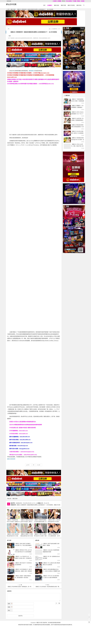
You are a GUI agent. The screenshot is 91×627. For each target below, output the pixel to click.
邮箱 (10, 607)
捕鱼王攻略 (63, 5)
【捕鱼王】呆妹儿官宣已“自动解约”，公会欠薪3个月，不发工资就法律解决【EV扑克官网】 (23, 545)
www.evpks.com (23, 430)
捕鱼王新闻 (56, 5)
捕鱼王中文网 (11, 4)
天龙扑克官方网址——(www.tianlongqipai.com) (21, 451)
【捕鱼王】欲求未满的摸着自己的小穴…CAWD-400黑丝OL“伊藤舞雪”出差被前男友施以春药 (51, 571)
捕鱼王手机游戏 (71, 5)
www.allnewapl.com (22, 445)
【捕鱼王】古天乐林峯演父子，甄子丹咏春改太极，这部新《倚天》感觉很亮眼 (23, 571)
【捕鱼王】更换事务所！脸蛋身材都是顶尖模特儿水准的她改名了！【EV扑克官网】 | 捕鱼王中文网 (38, 504)
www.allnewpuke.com (26, 442)
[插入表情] (56, 603)
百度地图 (54, 622)
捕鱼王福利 (13, 9)
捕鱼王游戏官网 (11, 459)
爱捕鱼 (39, 503)
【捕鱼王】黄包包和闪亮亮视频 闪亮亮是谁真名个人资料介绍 (77, 126)
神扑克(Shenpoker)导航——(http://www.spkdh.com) (23, 454)
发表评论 (55, 28)
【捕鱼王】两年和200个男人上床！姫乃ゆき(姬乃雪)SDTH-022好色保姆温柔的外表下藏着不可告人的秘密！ (23, 551)
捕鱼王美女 (78, 5)
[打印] (50, 29)
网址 (9, 610)
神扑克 (63, 1)
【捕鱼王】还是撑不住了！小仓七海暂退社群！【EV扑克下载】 (54, 536)
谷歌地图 (58, 622)
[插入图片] (59, 603)
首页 (44, 5)
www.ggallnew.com (24, 448)
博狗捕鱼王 (31, 70)
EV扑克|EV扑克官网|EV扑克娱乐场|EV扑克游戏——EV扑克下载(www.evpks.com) (28, 73)
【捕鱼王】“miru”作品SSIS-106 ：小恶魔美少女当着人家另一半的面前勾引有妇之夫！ (23, 558)
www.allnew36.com (25, 436)
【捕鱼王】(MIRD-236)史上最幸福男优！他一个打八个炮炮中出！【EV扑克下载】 (77, 113)
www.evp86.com (23, 433)
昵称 (10, 603)
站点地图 (50, 622)
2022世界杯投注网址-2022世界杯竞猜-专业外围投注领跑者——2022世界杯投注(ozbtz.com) (30, 83)
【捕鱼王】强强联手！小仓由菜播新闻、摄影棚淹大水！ (77, 107)
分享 (39, 465)
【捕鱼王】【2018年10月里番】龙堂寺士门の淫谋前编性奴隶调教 (77, 133)
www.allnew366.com (25, 439)
